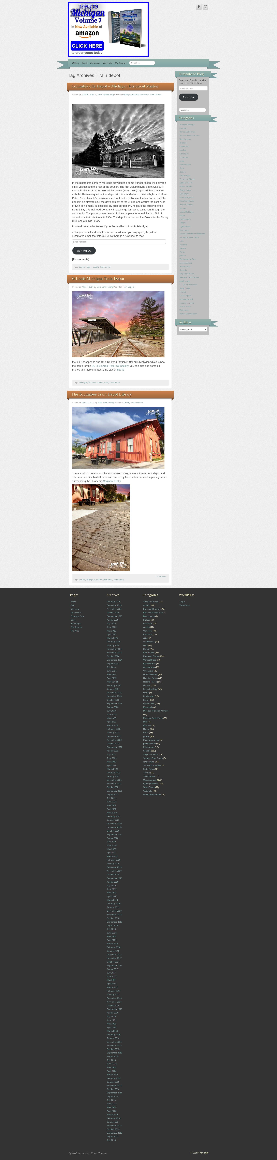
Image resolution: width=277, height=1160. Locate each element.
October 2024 (113, 656)
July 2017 (111, 973)
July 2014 (111, 1100)
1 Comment (160, 577)
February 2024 (113, 685)
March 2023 (112, 725)
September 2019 (114, 878)
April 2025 (111, 634)
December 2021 (114, 780)
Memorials (184, 230)
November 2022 (114, 740)
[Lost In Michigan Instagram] (205, 7)
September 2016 (114, 1009)
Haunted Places (186, 201)
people (182, 255)
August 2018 (112, 925)
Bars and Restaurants (189, 135)
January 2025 (113, 645)
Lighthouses (185, 226)
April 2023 (111, 722)
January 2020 (113, 863)
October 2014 (113, 1089)
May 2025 (111, 631)
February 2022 (113, 773)
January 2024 (113, 689)
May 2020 (111, 849)
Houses (182, 208)
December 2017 (114, 954)
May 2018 (111, 936)
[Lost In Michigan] (108, 29)
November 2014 (114, 1085)
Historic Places (186, 204)
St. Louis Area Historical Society (110, 365)
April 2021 (111, 809)
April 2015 (111, 1071)
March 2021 (112, 813)
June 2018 (112, 933)
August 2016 (112, 1013)
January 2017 (113, 994)
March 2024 (112, 682)
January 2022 (113, 776)
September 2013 (114, 1133)
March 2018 (112, 943)
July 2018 (111, 929)
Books (84, 62)
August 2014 (112, 1096)
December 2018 (114, 911)
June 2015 (112, 1064)
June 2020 (112, 845)
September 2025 (114, 616)
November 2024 (114, 652)
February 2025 (113, 641)
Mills (181, 241)
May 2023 (111, 718)
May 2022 (111, 762)
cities (181, 161)
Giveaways (184, 194)
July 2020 (111, 842)
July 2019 (111, 885)
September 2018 (114, 922)
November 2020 (114, 827)
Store (73, 620)
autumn (182, 128)
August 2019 (112, 882)
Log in (182, 601)
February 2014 (113, 1118)
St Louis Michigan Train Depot (97, 278)
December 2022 (114, 736)
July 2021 (111, 798)
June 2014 (112, 1104)
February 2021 (113, 816)
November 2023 (114, 696)
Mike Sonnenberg (106, 95)
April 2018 (111, 940)
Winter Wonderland (188, 314)
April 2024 (111, 678)
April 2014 (111, 1111)
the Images (95, 62)
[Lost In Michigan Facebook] (199, 7)
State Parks (184, 288)
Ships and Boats (186, 274)
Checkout (75, 609)
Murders (183, 245)
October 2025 (113, 612)
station (100, 383)
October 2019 (113, 874)
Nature (182, 248)
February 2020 (113, 860)
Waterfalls (183, 310)
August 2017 (112, 969)
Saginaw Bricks (112, 481)
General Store (185, 183)
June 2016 (112, 1020)
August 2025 (112, 620)
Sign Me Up (83, 250)
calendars (183, 146)
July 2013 (111, 1140)
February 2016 (113, 1034)
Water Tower (185, 306)
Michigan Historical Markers (136, 95)
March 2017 (112, 987)
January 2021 (113, 820)
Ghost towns (185, 190)
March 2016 (112, 1031)
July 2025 (111, 623)
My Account (76, 612)
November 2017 (114, 958)
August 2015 (112, 1056)
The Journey (120, 62)
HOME (75, 62)
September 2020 (114, 834)
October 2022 (113, 743)
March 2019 (112, 900)
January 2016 (113, 1038)
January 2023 (113, 732)
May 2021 (111, 805)
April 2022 (111, 765)
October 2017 (113, 962)
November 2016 (114, 1002)
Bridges (182, 143)
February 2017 (113, 991)
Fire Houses (185, 175)
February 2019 (113, 903)
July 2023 (111, 711)
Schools (183, 270)
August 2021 (112, 794)
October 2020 (113, 831)
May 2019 (111, 893)
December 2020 (114, 823)
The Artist (107, 62)
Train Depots (155, 95)
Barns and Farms (187, 132)
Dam (181, 168)
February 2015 (113, 1078)
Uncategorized (186, 299)
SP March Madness (188, 285)
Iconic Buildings (186, 212)
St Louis (92, 383)
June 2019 (112, 889)
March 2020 (112, 856)
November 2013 (114, 1125)
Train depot (105, 267)
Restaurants (185, 266)
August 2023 (112, 707)
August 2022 (112, 751)
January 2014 (113, 1122)
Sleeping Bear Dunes (189, 277)
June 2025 (112, 627)
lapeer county (93, 267)
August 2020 (112, 838)
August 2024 (112, 663)
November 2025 (114, 609)
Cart (73, 605)
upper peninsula (186, 303)
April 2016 (111, 1027)
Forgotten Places (187, 179)
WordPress (184, 605)
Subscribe (188, 97)
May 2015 (111, 1067)
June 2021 (112, 802)
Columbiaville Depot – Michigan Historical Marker (115, 86)
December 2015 (114, 1042)
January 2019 (113, 907)
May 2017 (111, 980)
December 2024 (114, 649)
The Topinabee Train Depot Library (101, 394)
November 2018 (114, 914)
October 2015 (113, 1049)
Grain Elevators (186, 197)
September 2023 (114, 703)
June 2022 (112, 758)
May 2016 (111, 1024)
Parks (182, 252)
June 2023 (112, 714)
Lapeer (82, 267)
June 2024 (112, 671)
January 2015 (113, 1082)
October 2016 (113, 1005)
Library (127, 403)
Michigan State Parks (189, 237)
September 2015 (114, 1053)
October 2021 (113, 787)
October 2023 (113, 700)
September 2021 (114, 791)
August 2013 (112, 1136)
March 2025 (112, 638)
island (182, 215)
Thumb (182, 292)
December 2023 (114, 692)
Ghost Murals (185, 186)
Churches (183, 157)
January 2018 (113, 951)
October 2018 (113, 918)
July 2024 (111, 667)
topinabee (107, 580)
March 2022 (112, 769)
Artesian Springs (186, 124)
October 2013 (113, 1129)
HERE (120, 369)
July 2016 (111, 1016)
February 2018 (113, 947)
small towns (184, 281)
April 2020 (111, 853)
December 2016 (114, 998)
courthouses (185, 164)
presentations (185, 263)
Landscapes (185, 219)
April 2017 (111, 983)
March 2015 (112, 1074)
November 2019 (114, 871)
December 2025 (114, 605)
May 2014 (111, 1107)
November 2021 (114, 783)
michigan (83, 383)
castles (182, 150)
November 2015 (114, 1045)
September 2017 (114, 965)
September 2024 (114, 660)
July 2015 (111, 1060)
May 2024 (111, 674)
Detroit (182, 172)
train (106, 383)
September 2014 (114, 1093)
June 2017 (112, 976)
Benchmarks (185, 139)
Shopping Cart (77, 616)
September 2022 (114, 747)
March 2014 (112, 1115)
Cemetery (183, 154)
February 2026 (113, 601)
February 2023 (113, 729)
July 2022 (111, 754)
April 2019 (111, 896)
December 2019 (114, 867)
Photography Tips (187, 259)
